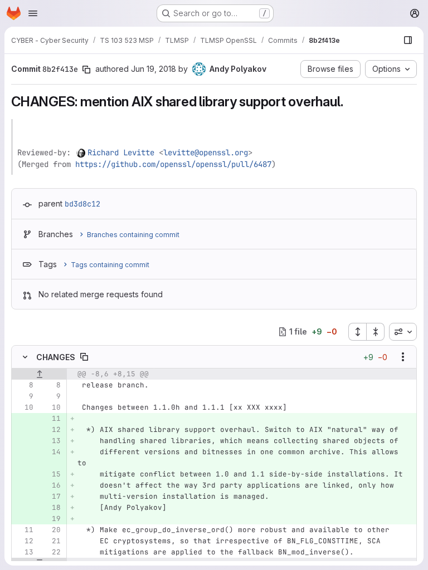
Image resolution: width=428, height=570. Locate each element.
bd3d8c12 (82, 204)
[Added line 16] (51, 485)
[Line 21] (51, 541)
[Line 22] (51, 552)
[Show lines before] (39, 374)
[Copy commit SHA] (86, 69)
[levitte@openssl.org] (81, 153)
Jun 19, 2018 (153, 68)
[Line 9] (23, 396)
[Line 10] (23, 407)
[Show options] (403, 356)
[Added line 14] (51, 452)
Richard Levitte (120, 153)
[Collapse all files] (376, 332)
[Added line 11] (51, 418)
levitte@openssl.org (205, 153)
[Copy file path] (84, 356)
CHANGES (55, 357)
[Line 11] (23, 529)
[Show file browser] (408, 40)
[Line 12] (23, 541)
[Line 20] (51, 529)
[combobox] (403, 332)
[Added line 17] (51, 496)
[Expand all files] (357, 332)
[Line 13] (23, 552)
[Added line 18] (51, 507)
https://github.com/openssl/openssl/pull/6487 (173, 164)
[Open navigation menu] (33, 13)
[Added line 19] (51, 518)
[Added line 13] (51, 440)
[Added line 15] (51, 474)
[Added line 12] (51, 429)
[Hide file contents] (25, 356)
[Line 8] (23, 385)
